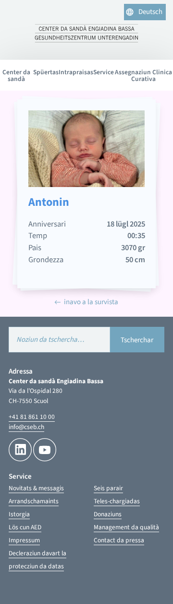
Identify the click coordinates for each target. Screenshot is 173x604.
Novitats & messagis (36, 488)
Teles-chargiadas (117, 501)
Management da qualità (126, 527)
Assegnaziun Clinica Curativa (143, 75)
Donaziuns (108, 514)
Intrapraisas (76, 72)
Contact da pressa (119, 540)
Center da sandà (16, 75)
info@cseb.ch (26, 426)
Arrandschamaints (34, 501)
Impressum (24, 540)
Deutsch (150, 12)
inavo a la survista (91, 302)
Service (103, 72)
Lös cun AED (25, 527)
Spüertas (46, 72)
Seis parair (108, 488)
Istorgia (19, 514)
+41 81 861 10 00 (32, 416)
